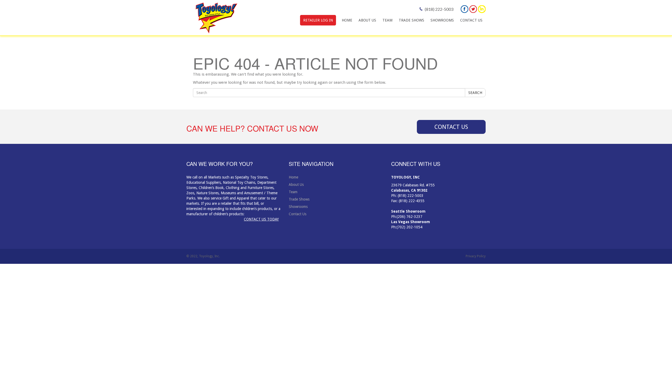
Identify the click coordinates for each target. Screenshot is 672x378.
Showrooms (442, 20)
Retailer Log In (318, 20)
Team (387, 20)
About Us (367, 20)
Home (347, 20)
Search (475, 93)
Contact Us (471, 20)
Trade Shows (411, 20)
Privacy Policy (476, 256)
